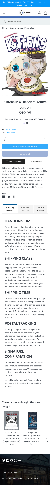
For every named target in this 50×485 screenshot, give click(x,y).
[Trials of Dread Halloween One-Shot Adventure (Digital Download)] (11, 420)
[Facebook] (7, 460)
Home (4, 28)
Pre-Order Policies (25, 209)
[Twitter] (3, 460)
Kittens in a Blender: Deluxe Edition (22, 28)
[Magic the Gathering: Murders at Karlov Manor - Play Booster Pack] (32, 420)
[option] (25, 63)
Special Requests (10, 472)
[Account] (39, 12)
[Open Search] (4, 21)
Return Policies (40, 209)
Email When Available (25, 146)
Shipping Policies (10, 209)
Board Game (11, 132)
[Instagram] (15, 460)
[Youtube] (11, 460)
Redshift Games (10, 129)
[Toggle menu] (3, 12)
